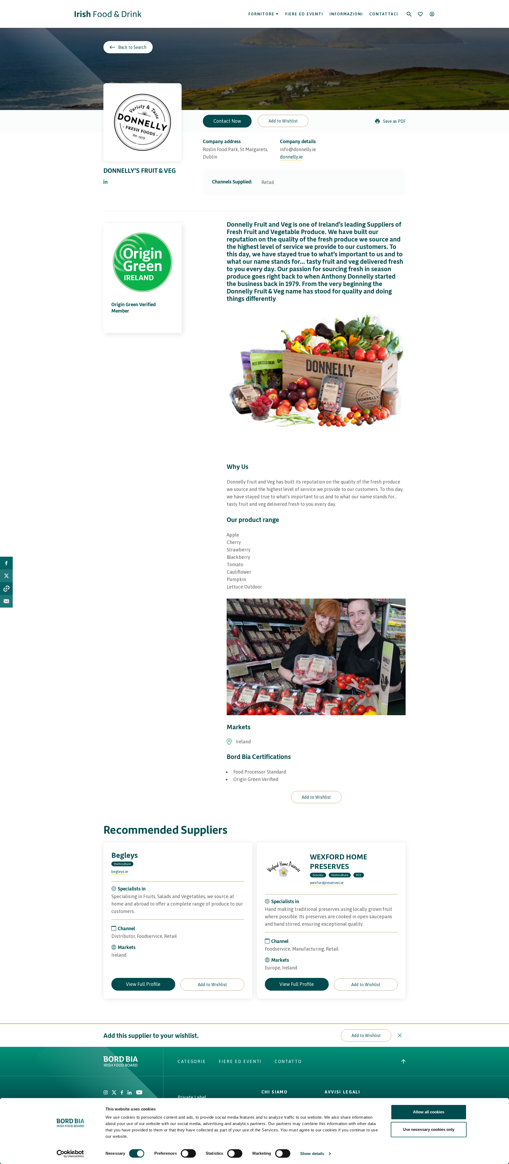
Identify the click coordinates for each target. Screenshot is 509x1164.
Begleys (124, 855)
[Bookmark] (420, 14)
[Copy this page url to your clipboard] (6, 588)
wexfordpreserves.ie (327, 883)
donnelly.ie (291, 157)
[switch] (188, 1153)
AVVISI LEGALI (342, 1092)
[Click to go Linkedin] (105, 182)
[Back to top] (403, 1061)
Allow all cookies (428, 1112)
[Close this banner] (400, 1035)
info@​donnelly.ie (298, 149)
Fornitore (261, 14)
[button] (283, 121)
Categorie (192, 1061)
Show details (312, 1153)
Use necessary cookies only (428, 1129)
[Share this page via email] (6, 601)
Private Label (192, 1097)
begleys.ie (119, 871)
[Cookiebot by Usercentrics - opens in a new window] (70, 1154)
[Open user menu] (432, 14)
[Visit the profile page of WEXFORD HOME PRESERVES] (283, 869)
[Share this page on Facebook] (6, 563)
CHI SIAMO (274, 1092)
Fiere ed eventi (304, 14)
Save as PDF (394, 121)
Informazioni (346, 14)
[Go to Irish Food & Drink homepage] (108, 14)
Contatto (288, 1061)
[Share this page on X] (6, 575)
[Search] (409, 14)
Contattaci (383, 14)
